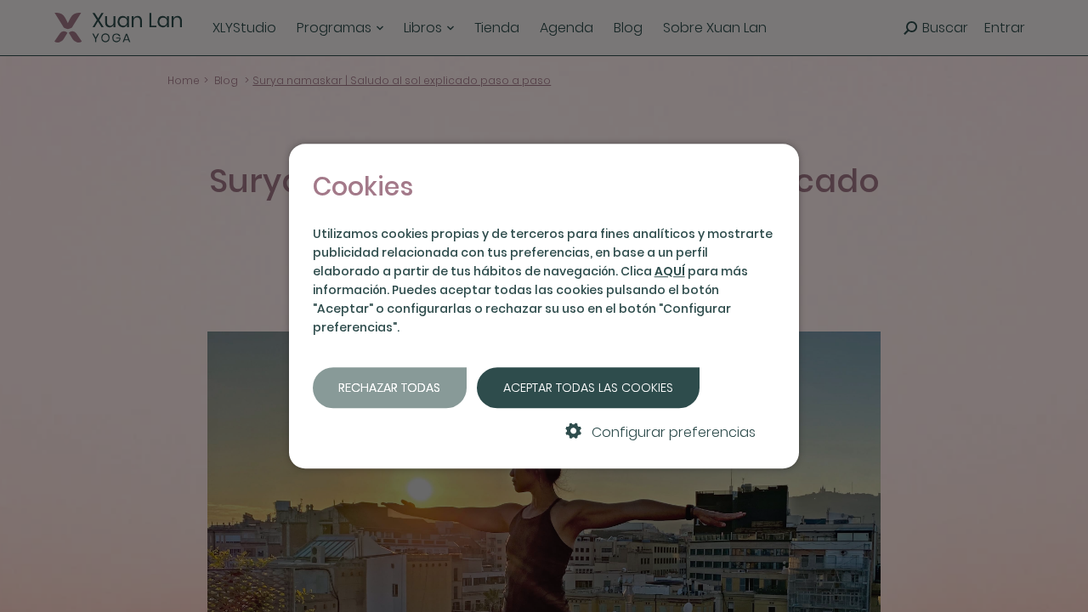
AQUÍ (669, 271)
